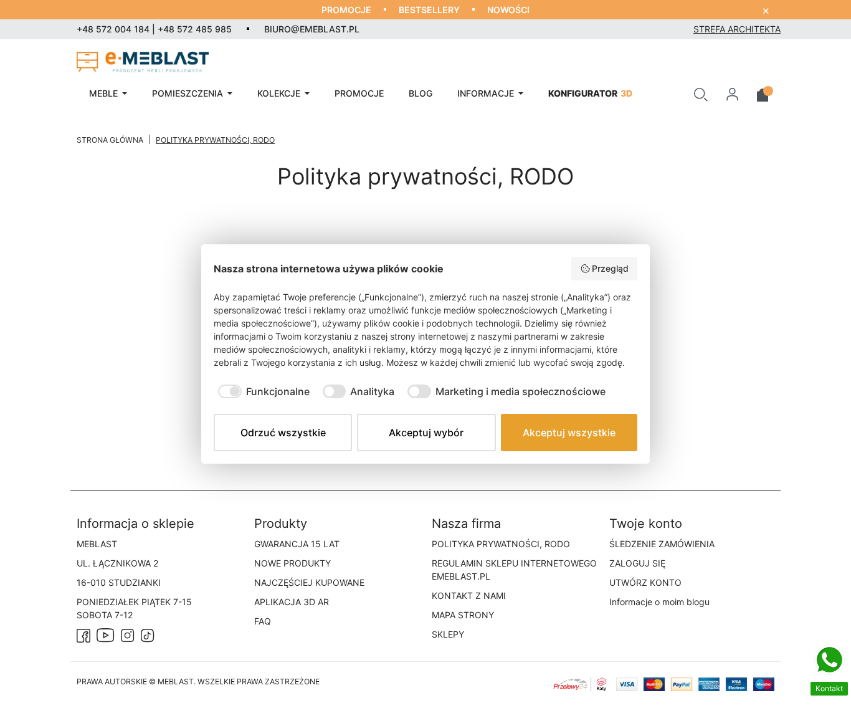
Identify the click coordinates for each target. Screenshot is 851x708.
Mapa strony (463, 615)
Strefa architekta (737, 29)
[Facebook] (83, 634)
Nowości (508, 9)
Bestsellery (429, 9)
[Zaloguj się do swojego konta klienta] (732, 93)
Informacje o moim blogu (659, 601)
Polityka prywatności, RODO (501, 543)
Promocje (346, 9)
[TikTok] (148, 634)
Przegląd (610, 268)
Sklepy (448, 634)
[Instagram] (128, 634)
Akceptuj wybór (426, 432)
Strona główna (110, 140)
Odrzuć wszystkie (283, 432)
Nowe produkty (292, 563)
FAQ (262, 621)
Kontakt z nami (469, 595)
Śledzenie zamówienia (662, 543)
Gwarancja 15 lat (297, 543)
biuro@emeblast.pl (311, 29)
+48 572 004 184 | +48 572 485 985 (154, 29)
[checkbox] (262, 391)
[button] (701, 93)
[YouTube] (106, 634)
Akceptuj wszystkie (569, 432)
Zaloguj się (637, 563)
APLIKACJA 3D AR (291, 601)
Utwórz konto (645, 582)
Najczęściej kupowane (309, 582)
